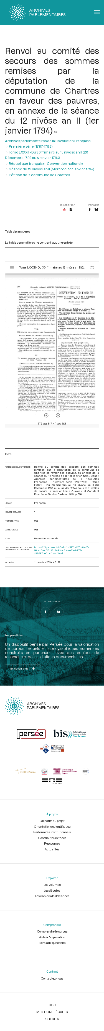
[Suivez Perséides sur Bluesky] (59, 612)
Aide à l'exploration (52, 937)
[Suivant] (58, 415)
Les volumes (52, 884)
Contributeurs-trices (52, 838)
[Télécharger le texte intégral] (71, 210)
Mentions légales (52, 1012)
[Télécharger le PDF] (64, 210)
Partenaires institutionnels (52, 832)
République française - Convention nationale (46, 163)
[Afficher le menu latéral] (12, 268)
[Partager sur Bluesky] (96, 210)
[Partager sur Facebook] (89, 210)
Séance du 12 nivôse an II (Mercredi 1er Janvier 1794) (51, 169)
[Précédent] (46, 415)
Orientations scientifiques (52, 826)
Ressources (52, 843)
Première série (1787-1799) (31, 146)
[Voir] (55, 130)
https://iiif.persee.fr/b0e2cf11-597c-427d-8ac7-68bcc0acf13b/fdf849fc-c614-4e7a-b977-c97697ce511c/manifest (61, 550)
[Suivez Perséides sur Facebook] (45, 612)
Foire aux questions (52, 942)
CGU (52, 1005)
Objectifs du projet (52, 820)
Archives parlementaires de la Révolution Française (48, 141)
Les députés (52, 890)
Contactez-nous (52, 978)
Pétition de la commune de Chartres (39, 175)
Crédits (52, 1018)
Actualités (52, 849)
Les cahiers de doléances (52, 896)
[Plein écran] (92, 268)
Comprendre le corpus (52, 931)
